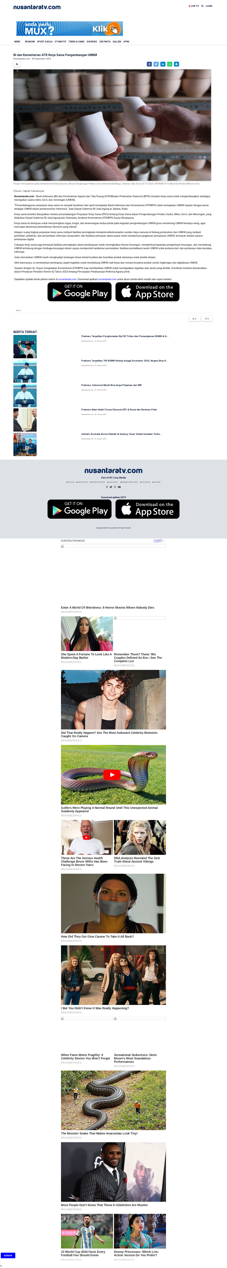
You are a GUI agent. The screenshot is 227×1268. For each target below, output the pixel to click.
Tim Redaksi (146, 482)
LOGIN (209, 6)
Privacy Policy (82, 482)
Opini (126, 41)
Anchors (156, 482)
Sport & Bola (45, 41)
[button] (149, 64)
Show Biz (92, 41)
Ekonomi (30, 41)
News (17, 41)
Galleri (117, 41)
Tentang (71, 482)
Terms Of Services (98, 482)
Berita (18, 310)
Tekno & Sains (76, 41)
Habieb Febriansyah (33, 191)
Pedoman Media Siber (130, 482)
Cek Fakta (104, 41)
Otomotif (60, 41)
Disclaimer (113, 482)
